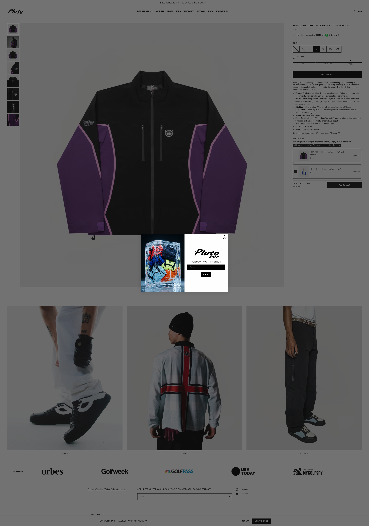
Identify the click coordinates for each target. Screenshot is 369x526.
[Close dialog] (224, 237)
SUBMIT (206, 274)
